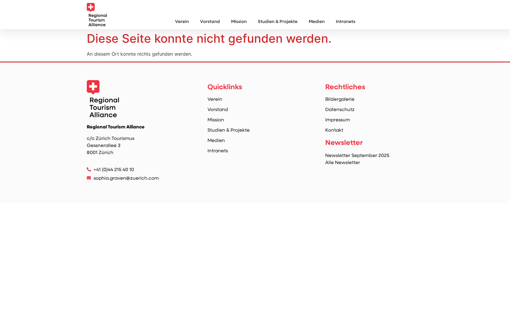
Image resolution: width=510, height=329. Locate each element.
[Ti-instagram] (90, 187)
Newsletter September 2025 (357, 155)
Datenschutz (339, 109)
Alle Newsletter (342, 162)
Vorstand (210, 21)
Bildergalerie (339, 99)
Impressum (337, 120)
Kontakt (334, 130)
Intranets (345, 21)
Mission (239, 21)
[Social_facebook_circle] (102, 187)
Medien (317, 21)
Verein (182, 21)
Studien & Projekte (278, 21)
